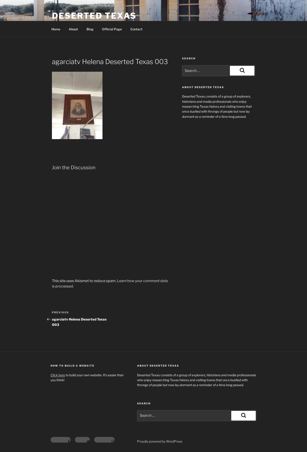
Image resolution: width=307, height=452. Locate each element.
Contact (136, 29)
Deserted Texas (94, 16)
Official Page (112, 29)
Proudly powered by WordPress (159, 441)
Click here (58, 375)
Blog (90, 29)
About (73, 29)
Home (55, 29)
